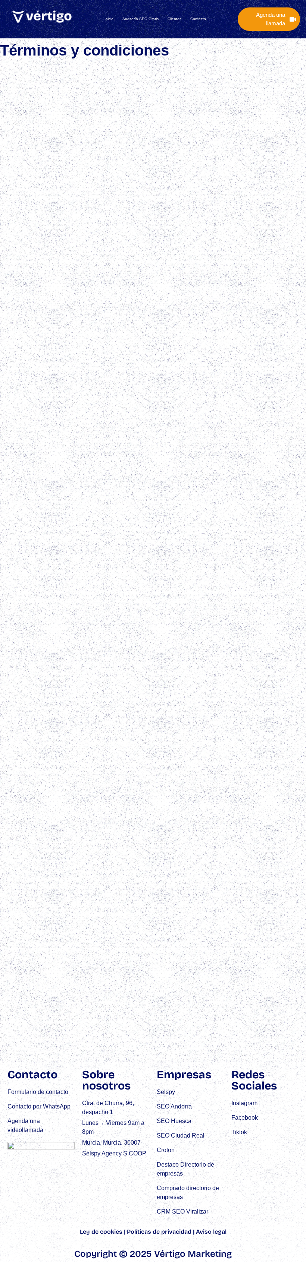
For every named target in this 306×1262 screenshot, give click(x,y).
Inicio (108, 19)
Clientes (174, 19)
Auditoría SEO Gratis (140, 19)
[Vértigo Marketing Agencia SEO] (42, 16)
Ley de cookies (101, 1231)
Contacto (198, 19)
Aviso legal (211, 1231)
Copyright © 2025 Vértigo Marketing (153, 1254)
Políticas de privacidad (159, 1231)
